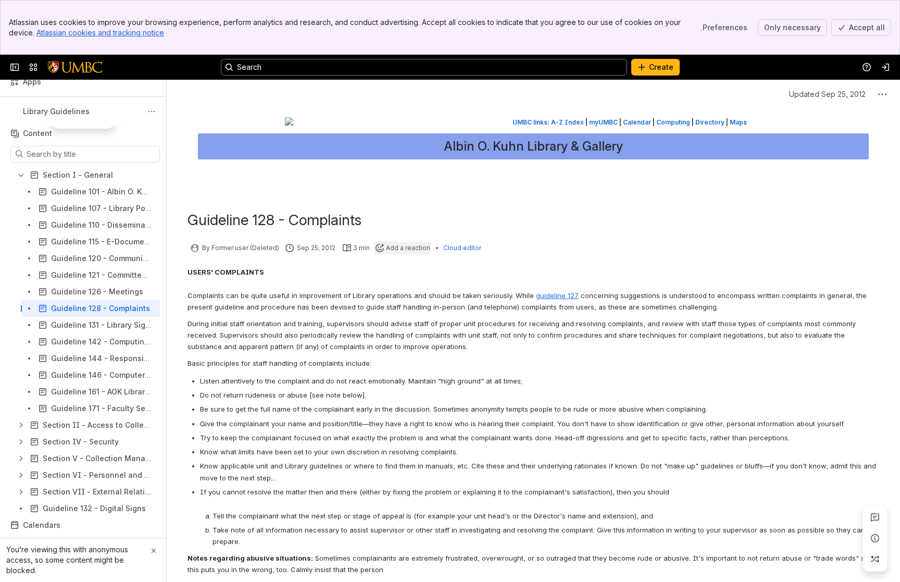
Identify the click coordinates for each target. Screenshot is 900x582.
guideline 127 (557, 295)
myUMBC (603, 122)
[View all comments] (875, 517)
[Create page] (875, 559)
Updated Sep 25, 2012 (827, 94)
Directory (709, 122)
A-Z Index (567, 122)
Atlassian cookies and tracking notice (100, 32)
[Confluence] (75, 67)
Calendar (637, 122)
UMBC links (529, 122)
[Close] (153, 550)
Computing (673, 122)
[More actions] (151, 111)
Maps (738, 122)
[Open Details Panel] (875, 538)
